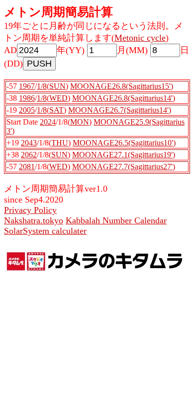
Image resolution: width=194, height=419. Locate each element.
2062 (29, 154)
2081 (27, 166)
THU (59, 143)
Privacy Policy (30, 210)
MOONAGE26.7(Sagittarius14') (119, 110)
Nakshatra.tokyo (33, 220)
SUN (57, 86)
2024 (48, 122)
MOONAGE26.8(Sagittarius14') (123, 98)
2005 (27, 110)
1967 (27, 86)
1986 (27, 98)
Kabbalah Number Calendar (116, 220)
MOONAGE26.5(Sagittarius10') (124, 143)
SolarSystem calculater (45, 231)
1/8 (42, 86)
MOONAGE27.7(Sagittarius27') (123, 166)
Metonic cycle (140, 38)
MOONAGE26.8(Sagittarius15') (121, 86)
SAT (56, 110)
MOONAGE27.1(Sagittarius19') (123, 154)
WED (58, 98)
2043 (29, 143)
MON (79, 122)
